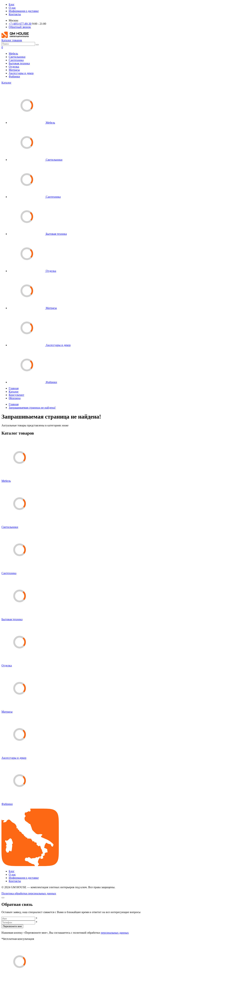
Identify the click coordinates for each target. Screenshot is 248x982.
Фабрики (14, 76)
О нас (12, 7)
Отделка (14, 66)
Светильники (17, 56)
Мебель (13, 53)
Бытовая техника (19, 63)
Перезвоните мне (12, 926)
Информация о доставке (24, 11)
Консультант (16, 394)
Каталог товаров (11, 40)
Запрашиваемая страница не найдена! (32, 407)
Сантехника (16, 60)
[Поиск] (37, 44)
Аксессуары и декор (21, 73)
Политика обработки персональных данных (28, 893)
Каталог (6, 82)
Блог (12, 4)
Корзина (15, 398)
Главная (14, 388)
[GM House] (15, 37)
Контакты (15, 14)
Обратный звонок (20, 27)
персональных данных (115, 932)
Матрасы (14, 69)
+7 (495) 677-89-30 (20, 23)
